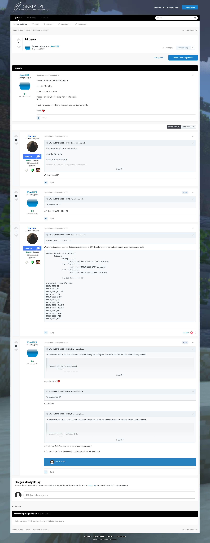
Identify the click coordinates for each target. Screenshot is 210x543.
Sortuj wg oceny (188, 127)
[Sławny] (32, 170)
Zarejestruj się (189, 7)
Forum (19, 18)
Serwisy (32, 18)
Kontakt (110, 536)
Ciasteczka (121, 536)
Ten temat (185, 18)
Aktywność (82, 24)
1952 (30, 160)
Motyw (87, 536)
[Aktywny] (26, 170)
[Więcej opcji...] (193, 75)
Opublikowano (48, 75)
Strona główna (21, 24)
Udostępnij (168, 48)
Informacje (65, 24)
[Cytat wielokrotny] (38, 118)
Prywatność (99, 536)
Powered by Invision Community (105, 539)
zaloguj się (92, 485)
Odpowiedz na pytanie (183, 58)
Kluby (36, 24)
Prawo (45, 18)
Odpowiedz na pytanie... (38, 495)
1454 (37, 160)
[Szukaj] (195, 18)
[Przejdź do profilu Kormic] (32, 146)
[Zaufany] (38, 170)
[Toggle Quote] (47, 143)
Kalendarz (49, 24)
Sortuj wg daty (174, 127)
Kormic (74, 199)
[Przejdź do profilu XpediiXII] (27, 47)
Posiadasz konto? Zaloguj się (166, 7)
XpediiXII (75, 143)
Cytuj (44, 118)
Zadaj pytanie (158, 58)
